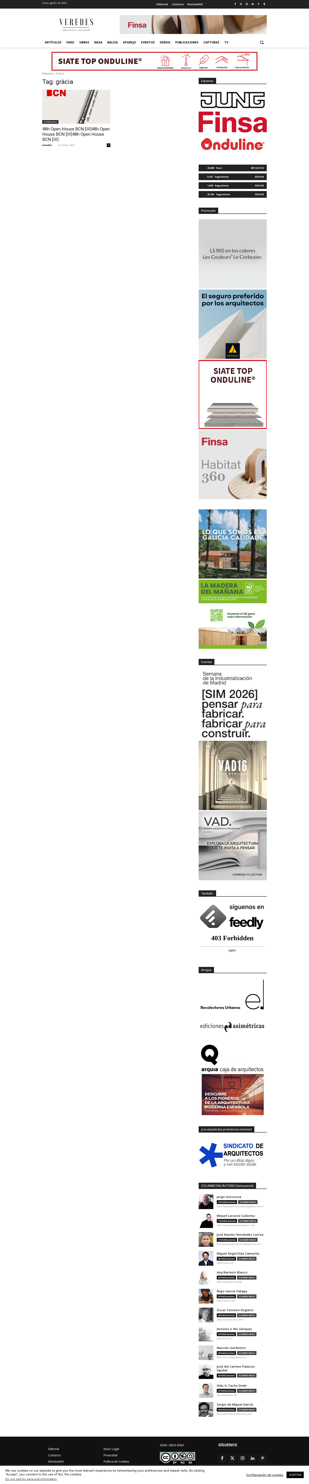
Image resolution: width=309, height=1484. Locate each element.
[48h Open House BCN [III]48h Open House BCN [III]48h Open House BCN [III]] (76, 107)
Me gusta (257, 167)
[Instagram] (246, 4)
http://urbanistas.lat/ (227, 1395)
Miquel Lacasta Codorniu (236, 1216)
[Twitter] (241, 4)
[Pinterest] (258, 4)
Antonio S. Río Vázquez (234, 1329)
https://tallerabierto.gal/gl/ (229, 1282)
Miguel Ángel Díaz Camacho (238, 1253)
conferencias (50, 121)
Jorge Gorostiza (229, 1197)
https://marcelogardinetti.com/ (232, 1357)
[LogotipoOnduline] (233, 144)
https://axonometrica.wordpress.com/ (236, 1225)
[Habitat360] (233, 464)
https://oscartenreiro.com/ (230, 1319)
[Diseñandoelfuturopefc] (233, 614)
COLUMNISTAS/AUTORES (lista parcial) (227, 1185)
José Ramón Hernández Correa (240, 1235)
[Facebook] (235, 4)
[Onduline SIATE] (233, 394)
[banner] (233, 845)
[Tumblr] (264, 4)
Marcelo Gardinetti (231, 1348)
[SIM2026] (233, 705)
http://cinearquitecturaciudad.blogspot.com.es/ (240, 1206)
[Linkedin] (252, 4)
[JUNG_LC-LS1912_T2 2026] (233, 254)
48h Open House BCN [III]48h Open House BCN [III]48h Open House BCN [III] (76, 134)
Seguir (259, 176)
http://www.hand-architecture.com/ (234, 1414)
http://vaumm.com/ (226, 1300)
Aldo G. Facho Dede (232, 1386)
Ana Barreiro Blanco (232, 1272)
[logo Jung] (233, 100)
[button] (262, 42)
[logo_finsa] (233, 122)
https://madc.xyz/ (225, 1263)
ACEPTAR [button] (295, 1474)
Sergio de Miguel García (235, 1404)
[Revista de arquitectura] (76, 24)
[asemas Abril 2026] (233, 324)
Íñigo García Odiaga (232, 1291)
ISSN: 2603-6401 (172, 1445)
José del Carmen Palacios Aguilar (236, 1368)
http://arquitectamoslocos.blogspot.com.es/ (238, 1244)
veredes (47, 145)
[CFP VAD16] (233, 775)
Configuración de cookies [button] (264, 1475)
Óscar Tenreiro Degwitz (235, 1310)
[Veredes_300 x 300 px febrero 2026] (233, 544)
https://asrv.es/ (224, 1338)
